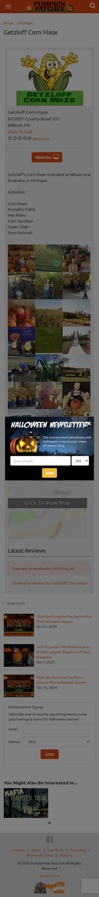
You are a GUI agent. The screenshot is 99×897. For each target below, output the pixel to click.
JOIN (49, 473)
